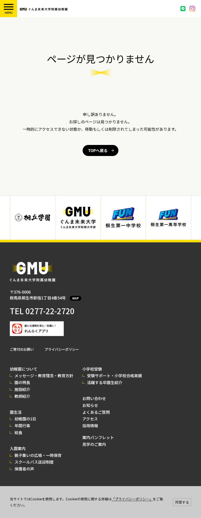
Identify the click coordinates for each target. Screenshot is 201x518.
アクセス (90, 419)
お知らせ (90, 405)
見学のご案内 (94, 444)
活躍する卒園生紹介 (104, 382)
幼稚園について (23, 369)
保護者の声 (24, 469)
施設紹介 (22, 389)
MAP (75, 298)
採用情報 (90, 425)
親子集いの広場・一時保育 (38, 455)
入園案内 (17, 448)
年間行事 (22, 425)
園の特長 (22, 382)
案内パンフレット (98, 437)
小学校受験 (92, 369)
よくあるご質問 (96, 412)
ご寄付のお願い (22, 349)
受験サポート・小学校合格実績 (114, 375)
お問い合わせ (94, 398)
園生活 (16, 412)
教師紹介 (22, 396)
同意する (182, 502)
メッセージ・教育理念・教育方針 (43, 375)
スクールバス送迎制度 (34, 462)
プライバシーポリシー (62, 349)
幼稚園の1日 (25, 419)
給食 (18, 432)
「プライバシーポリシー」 (132, 498)
